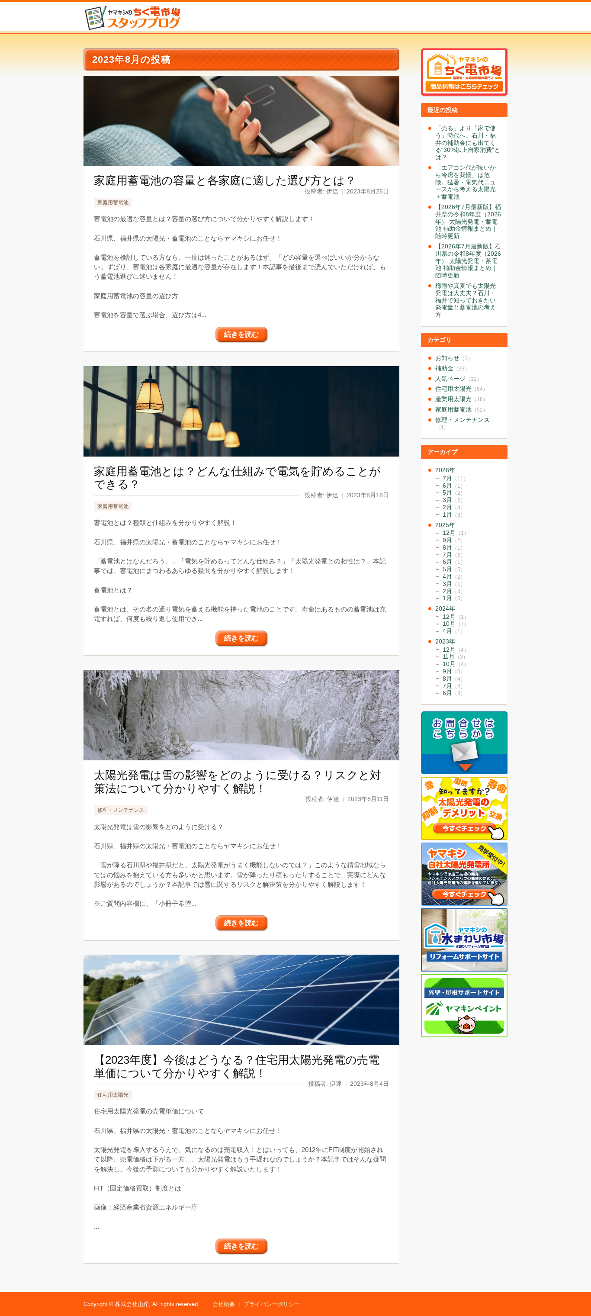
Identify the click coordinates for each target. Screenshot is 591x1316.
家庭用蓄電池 (112, 202)
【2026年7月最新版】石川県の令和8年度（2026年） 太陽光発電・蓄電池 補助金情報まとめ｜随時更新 (468, 261)
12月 (456, 532)
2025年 (445, 524)
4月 (454, 576)
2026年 (445, 470)
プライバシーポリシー (272, 1304)
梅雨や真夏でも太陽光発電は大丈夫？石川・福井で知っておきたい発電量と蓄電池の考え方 (465, 300)
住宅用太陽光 (112, 1095)
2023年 (445, 641)
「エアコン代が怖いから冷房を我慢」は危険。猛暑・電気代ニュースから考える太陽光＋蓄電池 (465, 182)
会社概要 (223, 1304)
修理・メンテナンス (120, 810)
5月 (454, 492)
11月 (455, 656)
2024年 (445, 608)
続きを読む (241, 334)
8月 (454, 547)
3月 (454, 499)
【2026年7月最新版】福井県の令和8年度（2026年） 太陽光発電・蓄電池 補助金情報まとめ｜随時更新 (468, 221)
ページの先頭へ (581, 1284)
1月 (454, 514)
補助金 (452, 368)
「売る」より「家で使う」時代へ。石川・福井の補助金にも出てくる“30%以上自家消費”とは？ (467, 143)
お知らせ (454, 357)
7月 (456, 478)
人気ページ (458, 378)
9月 (454, 540)
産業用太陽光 (461, 399)
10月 (456, 623)
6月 (454, 485)
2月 (454, 507)
